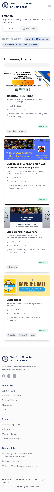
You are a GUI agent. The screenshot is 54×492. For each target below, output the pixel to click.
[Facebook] (3, 376)
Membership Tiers (11, 424)
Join (4, 409)
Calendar (30, 29)
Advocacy (7, 429)
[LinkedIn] (14, 376)
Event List (12, 29)
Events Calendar (10, 400)
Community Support (12, 438)
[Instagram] (8, 376)
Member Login (9, 434)
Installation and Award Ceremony (22, 45)
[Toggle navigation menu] (50, 5)
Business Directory (11, 395)
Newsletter (7, 405)
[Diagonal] (32, 486)
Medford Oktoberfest (38, 39)
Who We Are (8, 390)
